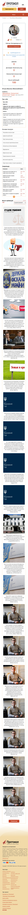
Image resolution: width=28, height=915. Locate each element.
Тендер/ (12, 95)
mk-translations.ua (14, 879)
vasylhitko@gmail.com (15, 52)
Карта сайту (5, 898)
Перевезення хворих (14, 876)
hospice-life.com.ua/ (14, 878)
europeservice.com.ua (6, 884)
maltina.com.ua (13, 881)
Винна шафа (13, 875)
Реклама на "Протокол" (8, 894)
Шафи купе (13, 883)
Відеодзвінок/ (6, 93)
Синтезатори (5, 879)
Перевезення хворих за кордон (15, 888)
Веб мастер (5, 876)
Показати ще (14, 821)
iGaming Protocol (7, 908)
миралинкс (4, 874)
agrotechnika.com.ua (6, 882)
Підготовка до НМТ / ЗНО (15, 873)
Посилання (4, 887)
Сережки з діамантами (6, 871)
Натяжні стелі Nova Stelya (15, 886)
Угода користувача (7, 902)
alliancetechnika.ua (6, 872)
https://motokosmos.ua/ (7, 877)
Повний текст (5, 858)
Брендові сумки (13, 884)
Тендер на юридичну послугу (10, 900)
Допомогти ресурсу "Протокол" (10, 904)
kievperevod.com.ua (6, 888)
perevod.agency (5, 880)
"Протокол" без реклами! (9, 896)
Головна (4, 18)
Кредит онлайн (6, 906)
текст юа (4, 885)
